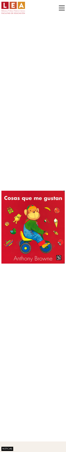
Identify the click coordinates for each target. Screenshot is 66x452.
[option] (33, 227)
